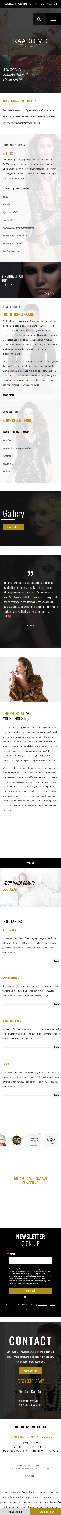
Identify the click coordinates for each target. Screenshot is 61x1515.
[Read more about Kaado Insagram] (27, 1427)
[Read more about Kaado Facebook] (16, 1427)
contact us (13, 527)
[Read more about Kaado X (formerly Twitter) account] (22, 1427)
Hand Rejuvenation (11, 251)
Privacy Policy (42, 1305)
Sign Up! (30, 1290)
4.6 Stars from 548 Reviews (24, 1437)
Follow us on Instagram (30, 1180)
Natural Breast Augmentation (17, 448)
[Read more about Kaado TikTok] (44, 1427)
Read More (9, 394)
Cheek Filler (8, 220)
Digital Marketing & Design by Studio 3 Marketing (30, 1468)
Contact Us (30, 1370)
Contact (26, 188)
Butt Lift (7, 440)
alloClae (7, 456)
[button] (53, 19)
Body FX (6, 471)
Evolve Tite (8, 463)
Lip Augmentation (11, 212)
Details (6, 188)
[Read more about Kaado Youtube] (33, 1427)
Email (12, 1254)
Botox (5, 196)
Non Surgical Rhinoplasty (15, 235)
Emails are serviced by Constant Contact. (24, 1283)
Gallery (16, 188)
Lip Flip (6, 204)
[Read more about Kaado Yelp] (38, 1427)
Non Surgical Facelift (13, 243)
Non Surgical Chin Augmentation (18, 228)
